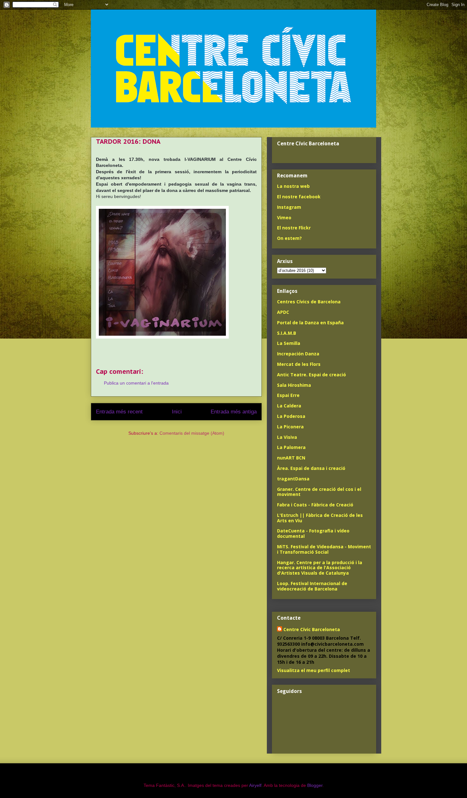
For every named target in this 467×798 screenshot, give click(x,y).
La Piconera (290, 427)
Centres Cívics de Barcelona (309, 302)
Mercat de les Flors (299, 364)
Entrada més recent (119, 412)
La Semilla (288, 343)
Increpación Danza (298, 354)
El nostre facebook (299, 197)
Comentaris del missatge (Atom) (191, 433)
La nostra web (293, 186)
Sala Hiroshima (294, 385)
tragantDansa (293, 479)
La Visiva (287, 437)
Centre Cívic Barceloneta (311, 629)
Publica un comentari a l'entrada (136, 383)
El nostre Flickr (294, 228)
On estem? (289, 238)
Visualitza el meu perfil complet (313, 670)
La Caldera (289, 406)
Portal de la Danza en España (310, 323)
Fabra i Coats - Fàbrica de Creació (315, 505)
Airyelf (255, 785)
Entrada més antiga (234, 412)
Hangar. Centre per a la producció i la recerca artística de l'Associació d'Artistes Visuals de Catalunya (319, 567)
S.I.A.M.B (286, 333)
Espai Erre (288, 395)
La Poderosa (291, 416)
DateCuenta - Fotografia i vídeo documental (313, 533)
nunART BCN (291, 458)
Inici (177, 412)
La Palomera (291, 447)
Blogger (314, 785)
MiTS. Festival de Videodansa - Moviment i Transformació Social (324, 549)
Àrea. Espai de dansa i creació (311, 468)
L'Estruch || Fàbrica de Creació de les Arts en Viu (320, 518)
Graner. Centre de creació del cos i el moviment (319, 492)
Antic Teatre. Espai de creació (311, 375)
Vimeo (284, 217)
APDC (283, 312)
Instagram (289, 207)
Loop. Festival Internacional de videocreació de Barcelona (312, 586)
